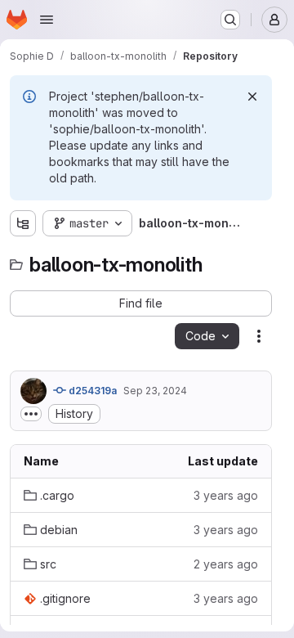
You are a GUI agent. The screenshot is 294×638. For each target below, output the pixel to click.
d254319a (91, 390)
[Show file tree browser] (23, 223)
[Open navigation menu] (46, 20)
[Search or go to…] (230, 19)
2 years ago (226, 564)
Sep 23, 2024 (155, 390)
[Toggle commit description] (31, 414)
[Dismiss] (252, 96)
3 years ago (226, 495)
